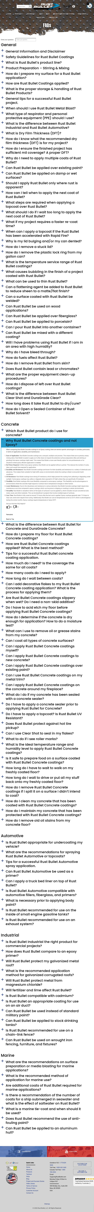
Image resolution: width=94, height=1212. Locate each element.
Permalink (9, 514)
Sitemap (47, 1204)
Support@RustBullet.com (58, 1177)
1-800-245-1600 (61, 1167)
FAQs (41, 14)
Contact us (53, 17)
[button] (47, 51)
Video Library (82, 14)
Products (18, 14)
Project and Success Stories (35, 1181)
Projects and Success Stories (63, 14)
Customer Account (32, 1190)
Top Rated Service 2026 (84, 1181)
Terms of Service (31, 1186)
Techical (29, 1174)
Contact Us (29, 1193)
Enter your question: (7, 39)
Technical (30, 14)
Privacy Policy (30, 1188)
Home (9, 14)
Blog (48, 14)
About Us (40, 17)
